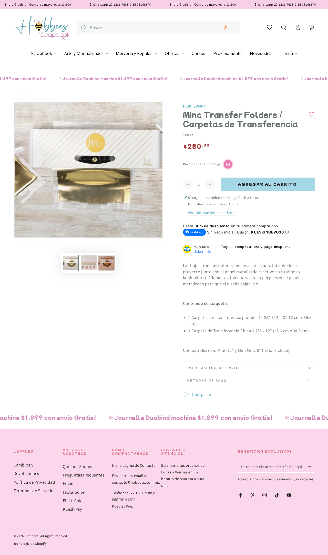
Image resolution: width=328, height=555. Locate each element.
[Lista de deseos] (270, 27)
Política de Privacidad (34, 482)
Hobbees (32, 536)
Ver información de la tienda (212, 212)
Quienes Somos (77, 466)
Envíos (69, 483)
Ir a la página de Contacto (134, 465)
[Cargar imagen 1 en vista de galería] (71, 263)
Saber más (202, 251)
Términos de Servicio (34, 490)
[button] (225, 28)
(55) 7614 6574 (124, 499)
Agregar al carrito (267, 184)
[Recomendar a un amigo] (227, 164)
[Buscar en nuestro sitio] (83, 27)
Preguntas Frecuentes (84, 475)
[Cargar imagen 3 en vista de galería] (106, 263)
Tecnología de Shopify (30, 543)
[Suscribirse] (311, 466)
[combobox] (163, 28)
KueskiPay (72, 509)
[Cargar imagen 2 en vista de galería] (89, 263)
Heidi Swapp (194, 106)
